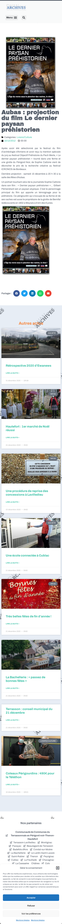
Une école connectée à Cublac (27, 555)
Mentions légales (23, 920)
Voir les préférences (31, 914)
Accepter (31, 898)
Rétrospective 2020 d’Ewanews (28, 365)
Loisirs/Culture (24, 137)
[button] (57, 867)
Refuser (31, 906)
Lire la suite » (12, 373)
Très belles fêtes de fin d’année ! (28, 616)
